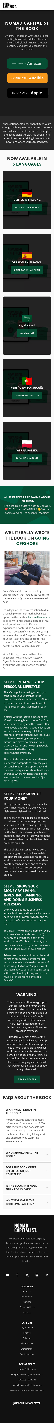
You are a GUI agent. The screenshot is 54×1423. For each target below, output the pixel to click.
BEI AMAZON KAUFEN (27, 207)
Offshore (27, 1338)
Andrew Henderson (39, 617)
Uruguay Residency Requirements (27, 1374)
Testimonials (27, 1296)
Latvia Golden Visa (27, 1369)
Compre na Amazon (27, 396)
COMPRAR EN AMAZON (27, 270)
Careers (27, 1301)
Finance (27, 1332)
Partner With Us (27, 1307)
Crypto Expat (27, 1327)
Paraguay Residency (27, 1379)
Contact (27, 1312)
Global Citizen (27, 1343)
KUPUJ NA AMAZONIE (27, 458)
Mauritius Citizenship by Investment (27, 1390)
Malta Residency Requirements (27, 1385)
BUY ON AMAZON (27, 1079)
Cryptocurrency (27, 1354)
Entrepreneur (27, 1348)
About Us (27, 1291)
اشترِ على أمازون (27, 333)
